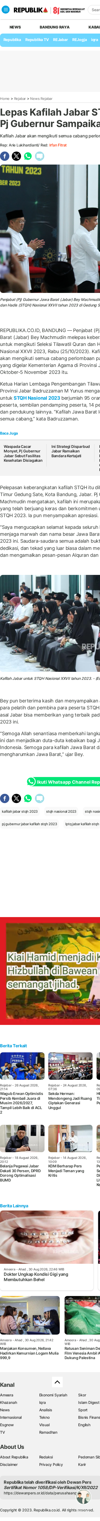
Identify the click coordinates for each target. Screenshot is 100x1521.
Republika (12, 39)
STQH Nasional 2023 (37, 398)
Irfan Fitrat (58, 145)
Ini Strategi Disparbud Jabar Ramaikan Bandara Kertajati (70, 451)
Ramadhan (48, 1432)
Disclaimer (9, 1464)
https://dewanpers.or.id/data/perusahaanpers (43, 1493)
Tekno (44, 1417)
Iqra (42, 1402)
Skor (82, 1395)
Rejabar (20, 98)
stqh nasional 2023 (61, 811)
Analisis (45, 1410)
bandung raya (54, 27)
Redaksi (46, 1457)
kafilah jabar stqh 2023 (20, 811)
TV (2, 1432)
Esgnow (7, 1424)
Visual (44, 1424)
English (84, 1424)
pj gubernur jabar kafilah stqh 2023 (29, 824)
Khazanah (8, 1402)
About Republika (14, 1457)
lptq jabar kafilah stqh (82, 824)
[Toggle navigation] (5, 9)
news (15, 27)
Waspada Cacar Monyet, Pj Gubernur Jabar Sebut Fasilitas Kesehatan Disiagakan (23, 453)
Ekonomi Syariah (53, 1395)
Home (5, 98)
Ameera (6, 1395)
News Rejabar (41, 98)
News (5, 1410)
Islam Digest (88, 1402)
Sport (82, 1410)
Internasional (11, 1417)
